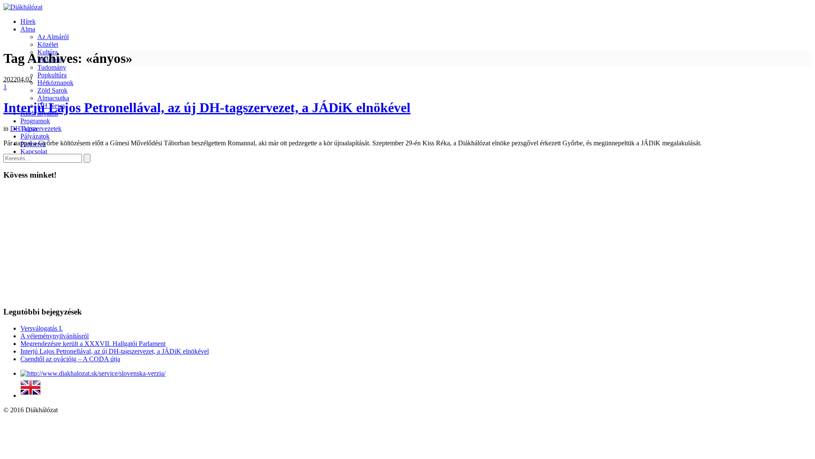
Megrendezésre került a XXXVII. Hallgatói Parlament (93, 343)
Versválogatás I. (41, 328)
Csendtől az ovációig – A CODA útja (70, 359)
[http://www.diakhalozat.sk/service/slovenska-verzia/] (93, 373)
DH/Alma (23, 128)
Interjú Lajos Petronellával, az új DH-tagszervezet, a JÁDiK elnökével (206, 107)
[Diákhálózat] (22, 7)
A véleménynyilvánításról (54, 336)
